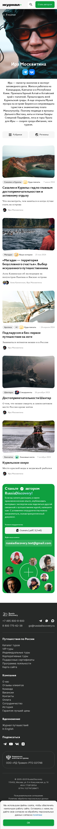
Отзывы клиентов (13, 685)
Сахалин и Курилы (12, 182)
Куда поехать (34, 182)
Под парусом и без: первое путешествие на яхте (21, 335)
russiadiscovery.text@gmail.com (28, 543)
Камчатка (8, 457)
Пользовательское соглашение (28, 795)
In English (7, 728)
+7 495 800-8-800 (13, 620)
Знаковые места (27, 457)
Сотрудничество (12, 703)
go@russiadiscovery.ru (42, 625)
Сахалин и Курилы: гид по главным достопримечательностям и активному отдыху (27, 191)
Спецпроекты (26, 392)
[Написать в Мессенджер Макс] (53, 621)
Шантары (8, 392)
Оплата (6, 699)
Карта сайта (9, 667)
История (7, 707)
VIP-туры (7, 648)
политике (37, 815)
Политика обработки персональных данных (28, 798)
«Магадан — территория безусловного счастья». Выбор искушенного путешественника (25, 264)
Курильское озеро (15, 462)
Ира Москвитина (15, 210)
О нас (5, 681)
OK (28, 822)
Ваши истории (26, 255)
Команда (7, 688)
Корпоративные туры (15, 656)
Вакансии (8, 692)
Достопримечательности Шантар (26, 398)
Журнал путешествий (15, 725)
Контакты (8, 696)
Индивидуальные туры (16, 652)
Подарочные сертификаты (18, 659)
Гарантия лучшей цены (16, 710)
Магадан (8, 255)
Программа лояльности (16, 663)
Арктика (8, 327)
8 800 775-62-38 (12, 625)
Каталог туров (11, 645)
